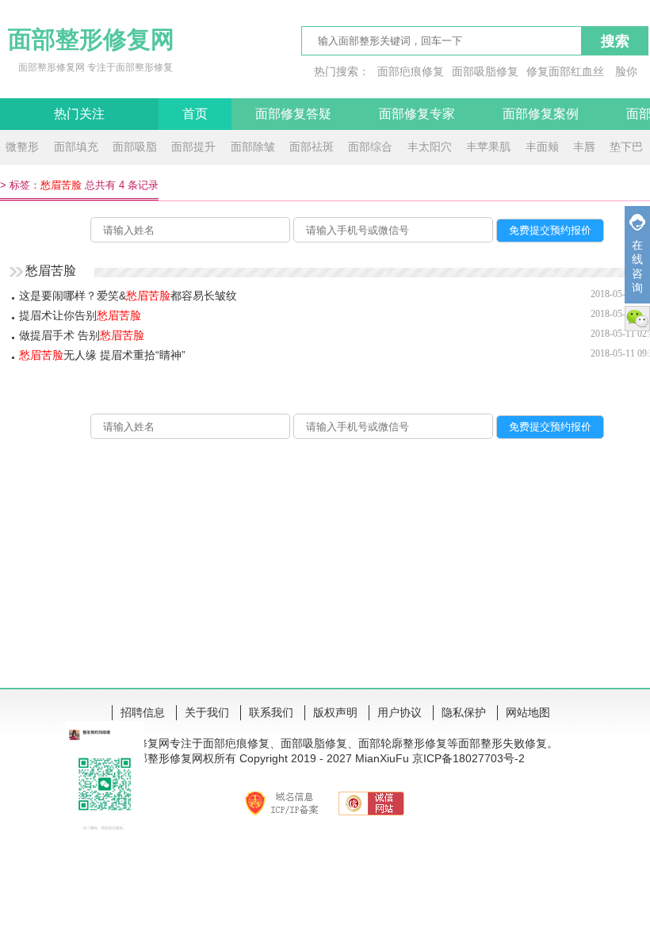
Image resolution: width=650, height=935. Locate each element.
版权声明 (335, 712)
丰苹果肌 (488, 146)
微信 (637, 318)
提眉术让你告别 (80, 315)
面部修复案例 (541, 113)
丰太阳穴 (429, 146)
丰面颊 (542, 146)
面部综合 (370, 146)
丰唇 (584, 146)
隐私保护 (464, 712)
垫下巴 (626, 146)
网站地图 (528, 712)
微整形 (22, 146)
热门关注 (79, 113)
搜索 (615, 41)
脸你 (626, 71)
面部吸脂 (135, 146)
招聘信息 (142, 712)
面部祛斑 (311, 146)
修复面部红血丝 (565, 71)
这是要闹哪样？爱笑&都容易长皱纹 (128, 295)
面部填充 (76, 146)
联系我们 (271, 712)
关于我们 (207, 712)
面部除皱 (253, 146)
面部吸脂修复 (485, 71)
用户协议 (399, 712)
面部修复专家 (417, 113)
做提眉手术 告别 (81, 335)
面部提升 (193, 146)
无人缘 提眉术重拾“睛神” (102, 355)
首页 (195, 113)
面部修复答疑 (293, 113)
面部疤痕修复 (410, 71)
